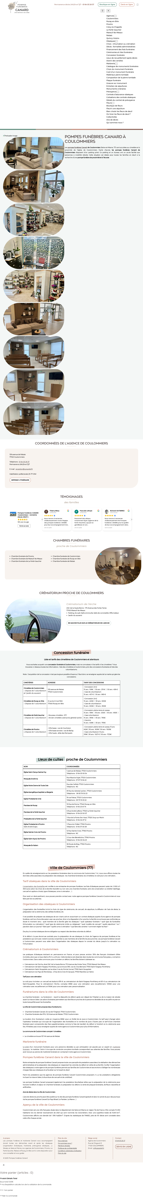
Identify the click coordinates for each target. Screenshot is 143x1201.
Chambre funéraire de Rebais (64, 561)
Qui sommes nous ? (65, 1143)
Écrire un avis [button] (24, 526)
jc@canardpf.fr (98, 1148)
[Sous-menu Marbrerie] (116, 64)
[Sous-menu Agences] (115, 16)
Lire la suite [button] (48, 528)
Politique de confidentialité (67, 1148)
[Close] (3, 1165)
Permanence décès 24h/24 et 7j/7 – (74, 4)
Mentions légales (64, 1146)
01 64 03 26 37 (24, 462)
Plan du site (62, 1153)
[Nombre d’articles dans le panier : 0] (137, 5)
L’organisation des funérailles (34, 886)
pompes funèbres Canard (77, 147)
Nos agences (62, 1141)
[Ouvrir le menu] (102, 10)
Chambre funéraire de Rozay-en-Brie (66, 559)
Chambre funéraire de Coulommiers (66, 556)
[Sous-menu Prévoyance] (117, 92)
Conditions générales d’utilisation (69, 1151)
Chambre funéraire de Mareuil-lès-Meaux (26, 559)
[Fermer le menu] (108, 10)
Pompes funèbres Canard (18, 1158)
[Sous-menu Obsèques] (116, 41)
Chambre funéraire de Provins (22, 556)
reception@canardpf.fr (24, 469)
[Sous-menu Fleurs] (113, 103)
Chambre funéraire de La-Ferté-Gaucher (26, 561)
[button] (131, 519)
